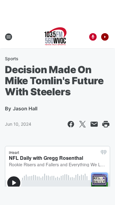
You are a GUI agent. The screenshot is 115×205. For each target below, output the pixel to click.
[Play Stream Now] (105, 37)
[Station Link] (55, 37)
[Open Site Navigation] (8, 37)
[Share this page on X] (82, 124)
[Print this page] (106, 124)
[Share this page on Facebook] (71, 124)
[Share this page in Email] (94, 124)
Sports (11, 58)
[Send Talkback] (93, 37)
